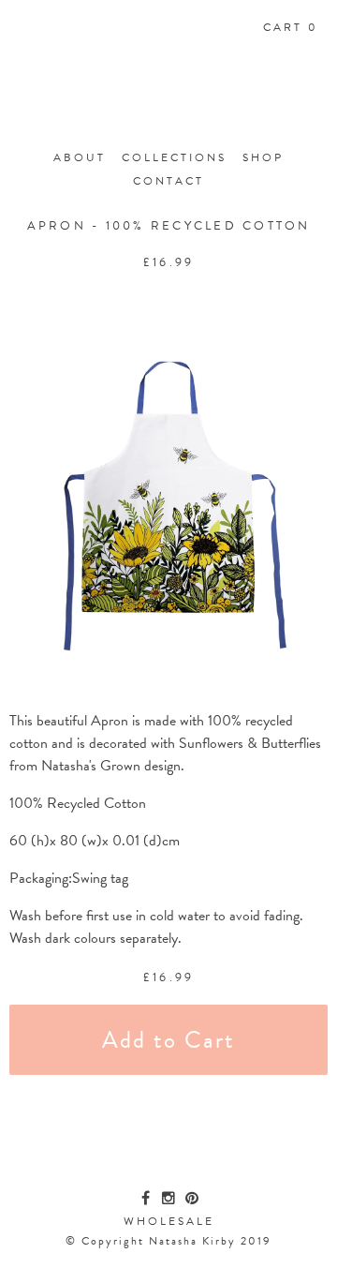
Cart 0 (290, 27)
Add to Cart (168, 1039)
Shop (263, 157)
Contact (168, 180)
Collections (174, 157)
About (79, 157)
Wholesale (169, 1221)
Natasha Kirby (168, 101)
